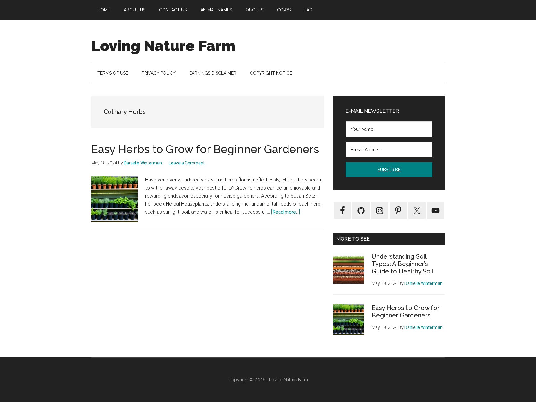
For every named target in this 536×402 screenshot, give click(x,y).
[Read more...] (285, 212)
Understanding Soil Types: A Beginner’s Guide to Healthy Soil (402, 264)
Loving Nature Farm (163, 46)
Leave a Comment (187, 162)
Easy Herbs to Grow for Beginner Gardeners (205, 148)
